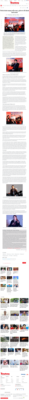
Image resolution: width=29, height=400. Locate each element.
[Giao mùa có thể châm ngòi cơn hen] (14, 362)
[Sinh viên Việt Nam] (23, 374)
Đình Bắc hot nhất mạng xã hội (24, 331)
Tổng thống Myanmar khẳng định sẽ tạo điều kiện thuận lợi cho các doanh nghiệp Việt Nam (25, 354)
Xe (27, 5)
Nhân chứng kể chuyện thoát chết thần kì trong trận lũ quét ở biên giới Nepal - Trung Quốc (5, 345)
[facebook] (26, 0)
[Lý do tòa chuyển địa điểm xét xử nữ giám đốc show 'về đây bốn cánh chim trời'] (14, 313)
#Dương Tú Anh (17, 254)
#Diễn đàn (4, 254)
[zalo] (22, 389)
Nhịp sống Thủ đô (18, 382)
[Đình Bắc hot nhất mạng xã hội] (24, 326)
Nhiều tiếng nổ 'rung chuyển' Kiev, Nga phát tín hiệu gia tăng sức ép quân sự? (24, 344)
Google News (27, 7)
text (22, 7)
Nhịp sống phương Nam (24, 382)
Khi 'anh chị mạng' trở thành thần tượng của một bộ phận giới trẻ (9, 282)
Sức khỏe (13, 5)
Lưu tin (1, 24)
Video (1, 376)
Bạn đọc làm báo (4, 398)
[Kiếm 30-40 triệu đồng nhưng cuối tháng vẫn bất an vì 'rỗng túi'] (15, 285)
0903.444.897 (3, 389)
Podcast (18, 376)
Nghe (1, 20)
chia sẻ (20, 7)
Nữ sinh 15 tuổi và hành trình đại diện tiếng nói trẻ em (3, 272)
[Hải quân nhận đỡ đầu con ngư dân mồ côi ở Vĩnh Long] (3, 285)
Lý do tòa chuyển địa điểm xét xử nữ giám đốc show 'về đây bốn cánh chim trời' (14, 318)
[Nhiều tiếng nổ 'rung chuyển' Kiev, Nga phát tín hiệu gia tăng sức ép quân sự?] (24, 339)
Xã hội (3, 5)
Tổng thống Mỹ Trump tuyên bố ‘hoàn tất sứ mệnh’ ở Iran (18, 353)
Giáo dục (12, 381)
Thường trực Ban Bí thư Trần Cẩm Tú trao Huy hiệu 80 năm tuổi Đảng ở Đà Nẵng (5, 305)
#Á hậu (13, 254)
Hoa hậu (23, 381)
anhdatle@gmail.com (10, 248)
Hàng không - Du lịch (8, 382)
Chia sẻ (1, 22)
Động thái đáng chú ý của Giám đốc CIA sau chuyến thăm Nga (11, 353)
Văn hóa (1, 381)
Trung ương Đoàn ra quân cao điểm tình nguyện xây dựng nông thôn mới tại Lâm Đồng (9, 289)
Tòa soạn (2, 384)
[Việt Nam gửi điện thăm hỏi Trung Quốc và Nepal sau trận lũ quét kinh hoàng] (24, 300)
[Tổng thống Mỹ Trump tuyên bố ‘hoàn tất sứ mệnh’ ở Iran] (18, 350)
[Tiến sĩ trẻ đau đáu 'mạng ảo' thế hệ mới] (3, 277)
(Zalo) (20, 385)
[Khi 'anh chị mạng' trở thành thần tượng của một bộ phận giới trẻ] (9, 277)
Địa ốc (10, 5)
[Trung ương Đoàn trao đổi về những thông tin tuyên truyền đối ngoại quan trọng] (15, 277)
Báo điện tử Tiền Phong (14, 3)
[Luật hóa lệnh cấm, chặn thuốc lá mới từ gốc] (5, 362)
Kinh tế (5, 5)
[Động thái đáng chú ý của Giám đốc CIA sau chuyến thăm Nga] (11, 350)
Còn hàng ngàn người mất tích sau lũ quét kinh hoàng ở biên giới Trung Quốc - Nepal (14, 345)
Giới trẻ (17, 5)
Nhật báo (7, 376)
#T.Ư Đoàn (10, 255)
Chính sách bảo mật (7, 392)
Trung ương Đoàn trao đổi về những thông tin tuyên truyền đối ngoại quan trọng (15, 282)
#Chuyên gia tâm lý (5, 255)
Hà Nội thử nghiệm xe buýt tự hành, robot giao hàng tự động (14, 305)
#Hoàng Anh (22, 254)
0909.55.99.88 (18, 385)
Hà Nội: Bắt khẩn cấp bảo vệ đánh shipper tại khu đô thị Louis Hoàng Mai (5, 318)
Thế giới (15, 5)
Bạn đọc (2, 382)
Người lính (25, 5)
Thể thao (23, 5)
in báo (24, 7)
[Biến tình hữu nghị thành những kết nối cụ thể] (15, 269)
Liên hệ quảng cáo (18, 384)
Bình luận (1, 26)
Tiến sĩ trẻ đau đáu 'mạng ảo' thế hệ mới (3, 281)
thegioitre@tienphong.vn (17, 248)
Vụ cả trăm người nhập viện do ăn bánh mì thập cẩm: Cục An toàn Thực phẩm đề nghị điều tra (24, 368)
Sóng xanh (8, 5)
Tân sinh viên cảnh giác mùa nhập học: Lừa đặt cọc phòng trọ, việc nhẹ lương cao (9, 273)
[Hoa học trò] (27, 374)
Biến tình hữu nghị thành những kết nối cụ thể (15, 272)
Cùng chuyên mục (5, 266)
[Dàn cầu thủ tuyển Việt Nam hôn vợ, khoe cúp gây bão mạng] (14, 326)
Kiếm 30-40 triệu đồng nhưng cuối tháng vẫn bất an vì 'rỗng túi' (15, 289)
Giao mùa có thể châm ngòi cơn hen (14, 366)
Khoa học (18, 381)
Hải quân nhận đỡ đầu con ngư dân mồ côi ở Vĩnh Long (3, 289)
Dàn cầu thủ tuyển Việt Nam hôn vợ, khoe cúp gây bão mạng (14, 332)
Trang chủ (1, 5)
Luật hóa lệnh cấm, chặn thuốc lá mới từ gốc (5, 367)
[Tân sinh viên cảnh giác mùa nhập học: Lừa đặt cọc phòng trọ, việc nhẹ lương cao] (9, 269)
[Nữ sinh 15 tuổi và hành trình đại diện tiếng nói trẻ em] (3, 269)
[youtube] (18, 389)
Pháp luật (20, 5)
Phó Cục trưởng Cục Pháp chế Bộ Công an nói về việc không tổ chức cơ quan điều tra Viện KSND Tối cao (24, 318)
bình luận (25, 7)
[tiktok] (19, 389)
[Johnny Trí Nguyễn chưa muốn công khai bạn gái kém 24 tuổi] (5, 326)
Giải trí (2, 323)
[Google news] (24, 389)
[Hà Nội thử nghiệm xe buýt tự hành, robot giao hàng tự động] (14, 300)
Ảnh (11, 376)
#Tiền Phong (15, 255)
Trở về (1, 27)
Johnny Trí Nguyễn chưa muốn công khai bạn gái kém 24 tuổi (5, 331)
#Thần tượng (9, 254)
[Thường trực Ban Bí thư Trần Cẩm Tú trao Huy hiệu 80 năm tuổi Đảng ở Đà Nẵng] (5, 300)
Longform (23, 376)
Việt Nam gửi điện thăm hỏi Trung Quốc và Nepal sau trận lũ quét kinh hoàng (24, 305)
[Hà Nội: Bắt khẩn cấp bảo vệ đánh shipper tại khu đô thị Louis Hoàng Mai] (5, 313)
